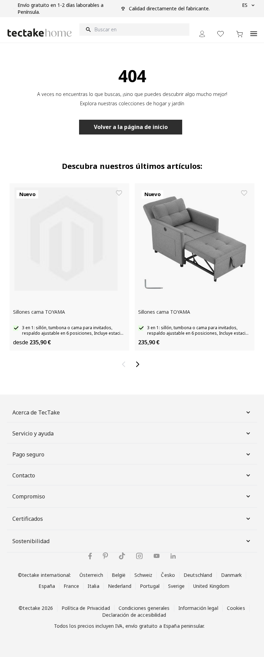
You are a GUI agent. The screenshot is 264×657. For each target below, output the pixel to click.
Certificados (27, 519)
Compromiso (28, 496)
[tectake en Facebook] (90, 556)
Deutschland (198, 575)
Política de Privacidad (86, 608)
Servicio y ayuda (33, 433)
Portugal (150, 586)
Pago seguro (28, 454)
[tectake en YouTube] (157, 556)
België (119, 575)
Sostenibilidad (31, 541)
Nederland (119, 586)
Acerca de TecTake (36, 412)
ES (245, 5)
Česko (168, 575)
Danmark (231, 575)
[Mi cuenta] (202, 34)
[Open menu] (253, 30)
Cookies (236, 608)
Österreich (91, 575)
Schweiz (143, 575)
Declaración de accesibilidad (134, 615)
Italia (93, 586)
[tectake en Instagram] (139, 556)
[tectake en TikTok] (122, 555)
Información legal (198, 608)
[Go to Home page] (39, 32)
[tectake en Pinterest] (105, 555)
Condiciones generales (144, 608)
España (46, 586)
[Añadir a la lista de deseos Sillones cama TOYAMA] (119, 193)
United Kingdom (211, 586)
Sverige (176, 586)
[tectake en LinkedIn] (173, 556)
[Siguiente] (138, 364)
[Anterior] (125, 364)
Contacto (23, 475)
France (71, 586)
